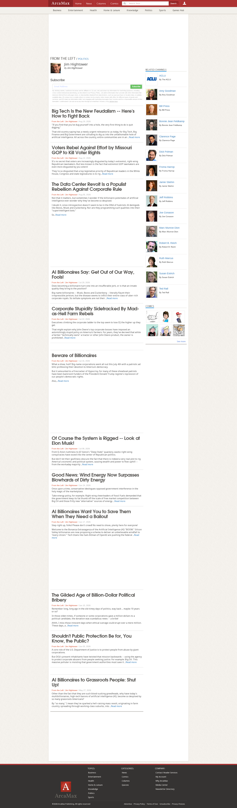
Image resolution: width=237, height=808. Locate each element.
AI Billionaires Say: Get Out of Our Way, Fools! (93, 274)
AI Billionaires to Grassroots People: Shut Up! (94, 682)
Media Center (162, 785)
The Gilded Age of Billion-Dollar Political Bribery (93, 597)
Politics (148, 10)
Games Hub (178, 10)
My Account (161, 776)
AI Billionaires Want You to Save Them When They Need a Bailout (91, 513)
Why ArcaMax (162, 780)
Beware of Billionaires (74, 354)
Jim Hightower (71, 121)
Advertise (128, 804)
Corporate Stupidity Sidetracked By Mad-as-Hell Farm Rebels (95, 311)
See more (181, 341)
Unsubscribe (165, 804)
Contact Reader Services (166, 772)
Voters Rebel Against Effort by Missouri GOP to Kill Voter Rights (92, 150)
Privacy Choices (178, 804)
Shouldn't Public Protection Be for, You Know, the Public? (91, 638)
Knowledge (132, 10)
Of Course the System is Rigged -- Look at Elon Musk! (96, 440)
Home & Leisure (112, 10)
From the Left (58, 121)
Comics (125, 776)
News (124, 772)
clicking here (113, 101)
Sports (162, 10)
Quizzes (125, 785)
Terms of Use (152, 804)
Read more (134, 137)
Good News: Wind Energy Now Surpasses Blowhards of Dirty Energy (95, 477)
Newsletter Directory (165, 789)
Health (93, 10)
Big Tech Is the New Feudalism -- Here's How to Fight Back (93, 113)
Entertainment (75, 10)
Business (57, 10)
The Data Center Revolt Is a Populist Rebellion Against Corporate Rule (89, 186)
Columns (126, 780)
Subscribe (136, 87)
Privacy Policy (139, 804)
